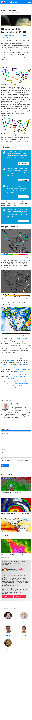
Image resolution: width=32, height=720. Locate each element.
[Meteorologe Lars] (8, 642)
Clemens (8, 635)
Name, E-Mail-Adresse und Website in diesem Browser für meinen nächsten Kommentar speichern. (14, 461)
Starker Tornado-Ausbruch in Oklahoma (11, 492)
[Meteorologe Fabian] (24, 629)
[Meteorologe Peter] (24, 615)
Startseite (4, 10)
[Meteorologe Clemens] (8, 629)
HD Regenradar (24, 373)
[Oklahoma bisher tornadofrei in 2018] (16, 20)
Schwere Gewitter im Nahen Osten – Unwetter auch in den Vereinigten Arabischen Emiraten (15, 555)
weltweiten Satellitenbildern (23, 369)
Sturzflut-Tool (11, 378)
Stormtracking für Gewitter (21, 376)
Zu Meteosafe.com (8, 596)
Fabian (24, 635)
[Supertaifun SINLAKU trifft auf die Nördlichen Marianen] (16, 505)
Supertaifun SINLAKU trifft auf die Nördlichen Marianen (15, 513)
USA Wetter (12, 10)
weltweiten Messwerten (16, 367)
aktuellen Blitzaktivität (17, 301)
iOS (5, 592)
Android (27, 590)
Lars (8, 649)
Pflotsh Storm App (19, 590)
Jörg (8, 622)
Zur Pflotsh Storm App (20, 596)
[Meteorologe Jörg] (8, 615)
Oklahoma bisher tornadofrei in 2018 (13, 30)
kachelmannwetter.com (7, 360)
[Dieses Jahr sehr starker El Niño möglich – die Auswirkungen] (16, 525)
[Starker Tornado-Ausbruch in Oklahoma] (16, 484)
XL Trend (17, 364)
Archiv (12, 369)
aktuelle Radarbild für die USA (21, 260)
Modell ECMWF (25, 385)
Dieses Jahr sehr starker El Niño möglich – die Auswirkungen (12, 534)
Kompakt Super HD (6, 364)
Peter (24, 622)
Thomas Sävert (7, 35)
